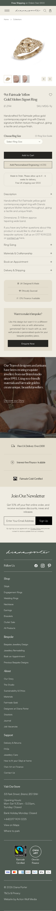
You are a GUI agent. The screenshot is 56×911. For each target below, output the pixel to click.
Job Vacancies (11, 726)
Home (6, 19)
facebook (36, 565)
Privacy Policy (35, 528)
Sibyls (6, 586)
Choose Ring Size (12, 135)
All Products (9, 628)
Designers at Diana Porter (16, 708)
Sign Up (43, 520)
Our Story (8, 678)
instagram (42, 565)
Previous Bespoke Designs (16, 662)
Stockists (8, 714)
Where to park (12, 830)
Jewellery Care (11, 754)
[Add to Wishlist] (50, 94)
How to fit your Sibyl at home (18, 760)
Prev (44, 79)
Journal (7, 720)
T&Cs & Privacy (12, 893)
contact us (13, 237)
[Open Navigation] (7, 10)
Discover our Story (14, 400)
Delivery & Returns (12, 742)
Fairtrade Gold (11, 702)
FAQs (6, 748)
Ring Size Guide (45, 136)
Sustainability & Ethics (14, 690)
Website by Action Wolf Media (20, 899)
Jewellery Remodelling (14, 650)
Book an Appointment (16, 261)
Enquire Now (28, 343)
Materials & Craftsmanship (18, 253)
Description (10, 194)
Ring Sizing (10, 244)
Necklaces (9, 604)
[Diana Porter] (28, 10)
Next (50, 79)
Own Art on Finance (13, 766)
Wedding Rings (11, 598)
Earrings (8, 610)
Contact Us (9, 772)
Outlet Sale (9, 622)
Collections (17, 19)
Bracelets (8, 616)
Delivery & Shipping (14, 270)
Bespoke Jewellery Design (16, 644)
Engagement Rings (13, 592)
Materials (8, 696)
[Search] (45, 10)
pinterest (49, 565)
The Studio (9, 684)
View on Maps (11, 825)
